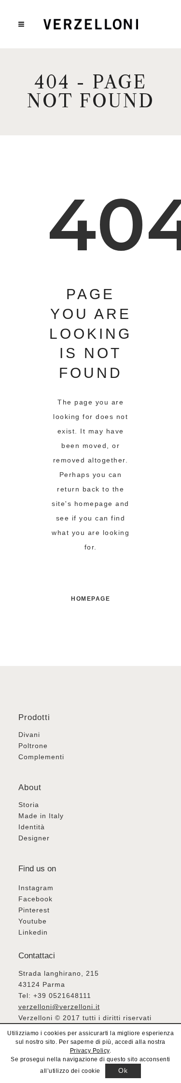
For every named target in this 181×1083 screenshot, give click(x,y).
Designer (34, 838)
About (30, 787)
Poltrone (33, 746)
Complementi (41, 757)
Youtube (32, 921)
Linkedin (33, 932)
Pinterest (34, 910)
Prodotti (34, 717)
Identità (31, 827)
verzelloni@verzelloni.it (59, 1007)
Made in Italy (41, 816)
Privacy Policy (90, 1050)
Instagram (36, 888)
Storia (28, 805)
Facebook (35, 899)
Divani (29, 734)
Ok (122, 1070)
